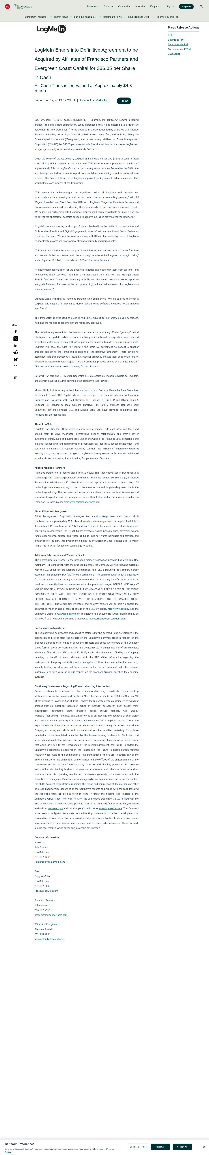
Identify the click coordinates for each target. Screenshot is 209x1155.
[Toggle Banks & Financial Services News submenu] (99, 16)
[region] (104, 1147)
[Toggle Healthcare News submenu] (124, 16)
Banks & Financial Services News (85, 16)
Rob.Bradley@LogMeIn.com (50, 861)
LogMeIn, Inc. (99, 100)
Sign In (170, 6)
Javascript (174, 53)
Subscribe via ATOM (179, 49)
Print (171, 35)
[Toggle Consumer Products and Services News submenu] (50, 16)
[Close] (204, 1146)
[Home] (18, 6)
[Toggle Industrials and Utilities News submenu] (153, 16)
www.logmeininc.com (68, 613)
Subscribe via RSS (178, 44)
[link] (93, 7)
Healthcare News (112, 16)
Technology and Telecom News (168, 16)
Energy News (61, 16)
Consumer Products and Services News (36, 16)
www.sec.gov (55, 808)
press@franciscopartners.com (51, 915)
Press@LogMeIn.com (46, 890)
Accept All (182, 1147)
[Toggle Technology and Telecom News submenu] (182, 16)
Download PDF (176, 39)
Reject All (160, 1147)
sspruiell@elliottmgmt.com (49, 939)
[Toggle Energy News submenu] (71, 16)
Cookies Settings (138, 1147)
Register (186, 6)
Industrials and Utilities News (139, 16)
